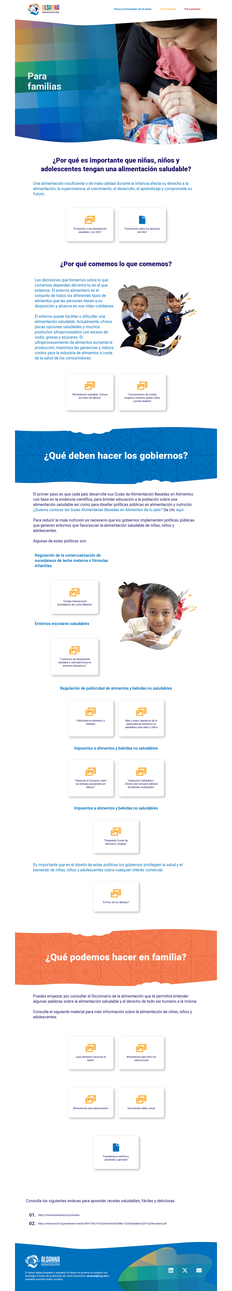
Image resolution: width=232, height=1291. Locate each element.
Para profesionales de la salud (132, 9)
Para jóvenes (192, 9)
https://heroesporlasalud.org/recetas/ (59, 1215)
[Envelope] (199, 1270)
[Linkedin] (171, 1270)
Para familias (168, 9)
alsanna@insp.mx (97, 1275)
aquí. (180, 510)
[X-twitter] (185, 1270)
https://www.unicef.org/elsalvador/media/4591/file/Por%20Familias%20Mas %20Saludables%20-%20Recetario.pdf (102, 1223)
